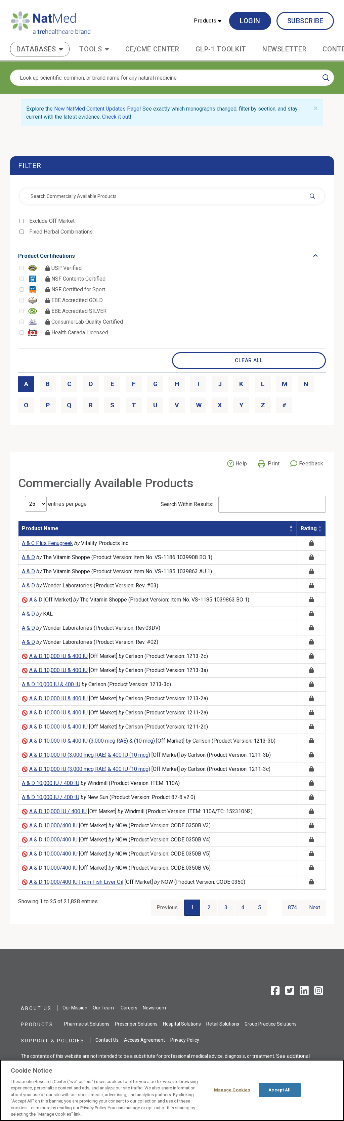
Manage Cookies (232, 1089)
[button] (207, 21)
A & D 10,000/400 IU (53, 825)
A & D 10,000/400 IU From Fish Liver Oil (76, 882)
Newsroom (154, 1007)
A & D (28, 557)
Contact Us (107, 1040)
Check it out (116, 117)
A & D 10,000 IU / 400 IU (50, 783)
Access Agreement (144, 1040)
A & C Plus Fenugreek (47, 543)
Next (314, 907)
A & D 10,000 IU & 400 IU (58, 656)
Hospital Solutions (182, 1024)
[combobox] (172, 196)
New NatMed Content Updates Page (96, 109)
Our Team (103, 1007)
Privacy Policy (184, 1040)
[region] (172, 1090)
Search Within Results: (187, 504)
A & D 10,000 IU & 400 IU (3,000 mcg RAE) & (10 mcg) (92, 741)
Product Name (40, 528)
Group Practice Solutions (271, 1024)
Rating (309, 528)
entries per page (67, 504)
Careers (129, 1007)
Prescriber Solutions (136, 1024)
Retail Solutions (222, 1024)
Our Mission (74, 1007)
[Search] (326, 78)
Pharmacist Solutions (87, 1024)
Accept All (279, 1089)
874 (292, 907)
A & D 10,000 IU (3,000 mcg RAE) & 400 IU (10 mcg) (89, 755)
